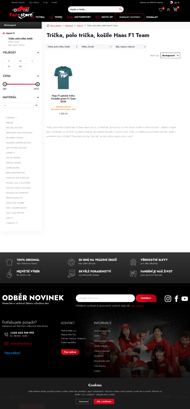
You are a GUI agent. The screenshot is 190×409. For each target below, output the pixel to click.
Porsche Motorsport (17, 177)
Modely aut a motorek (18, 182)
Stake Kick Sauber (15, 202)
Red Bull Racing (14, 127)
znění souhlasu (137, 305)
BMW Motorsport (15, 172)
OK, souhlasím (104, 401)
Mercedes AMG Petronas (19, 132)
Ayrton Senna (13, 162)
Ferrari (9, 122)
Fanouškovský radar (102, 361)
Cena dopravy (99, 366)
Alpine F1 (10, 152)
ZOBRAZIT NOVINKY (129, 17)
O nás (45, 2)
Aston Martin (13, 157)
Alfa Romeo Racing (16, 147)
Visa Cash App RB (15, 212)
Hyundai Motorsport (17, 192)
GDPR (96, 335)
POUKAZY (152, 17)
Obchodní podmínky (102, 330)
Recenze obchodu (18, 2)
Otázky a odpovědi (101, 351)
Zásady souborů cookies (103, 341)
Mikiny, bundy (13, 41)
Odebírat (146, 298)
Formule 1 (11, 117)
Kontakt (54, 2)
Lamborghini (12, 167)
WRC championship (16, 207)
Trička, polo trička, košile (20, 38)
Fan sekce (70, 352)
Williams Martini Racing (18, 142)
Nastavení (84, 401)
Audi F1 (9, 217)
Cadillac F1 (12, 222)
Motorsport (10, 25)
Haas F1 (10, 33)
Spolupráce (98, 356)
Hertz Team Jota (14, 197)
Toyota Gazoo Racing (18, 187)
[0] (161, 10)
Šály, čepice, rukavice (16, 45)
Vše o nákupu (34, 2)
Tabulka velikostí (100, 346)
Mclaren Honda (14, 137)
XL (9, 66)
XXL (20, 66)
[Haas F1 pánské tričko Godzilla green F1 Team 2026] (63, 78)
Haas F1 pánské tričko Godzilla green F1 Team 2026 (63, 98)
